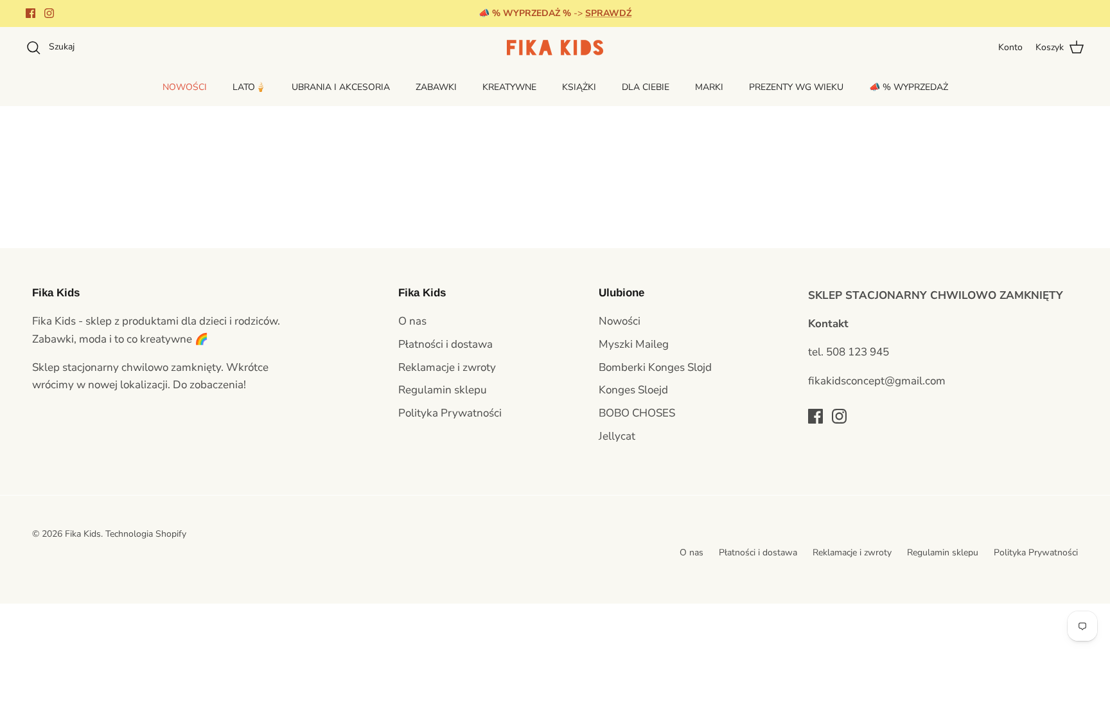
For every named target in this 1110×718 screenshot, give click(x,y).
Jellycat (617, 436)
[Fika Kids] (555, 47)
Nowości (619, 321)
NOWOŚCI (185, 87)
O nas (412, 321)
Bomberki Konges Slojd (655, 367)
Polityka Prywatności (450, 413)
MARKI (709, 87)
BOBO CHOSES (637, 413)
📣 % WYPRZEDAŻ (908, 87)
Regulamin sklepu (442, 389)
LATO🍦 (249, 87)
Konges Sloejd (633, 389)
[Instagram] (49, 13)
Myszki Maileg (634, 344)
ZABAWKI (436, 87)
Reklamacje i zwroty (447, 367)
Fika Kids (83, 534)
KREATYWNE (509, 87)
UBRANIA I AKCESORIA (341, 87)
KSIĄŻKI (579, 87)
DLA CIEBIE (645, 87)
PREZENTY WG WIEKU (796, 87)
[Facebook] (30, 13)
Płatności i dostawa (445, 344)
